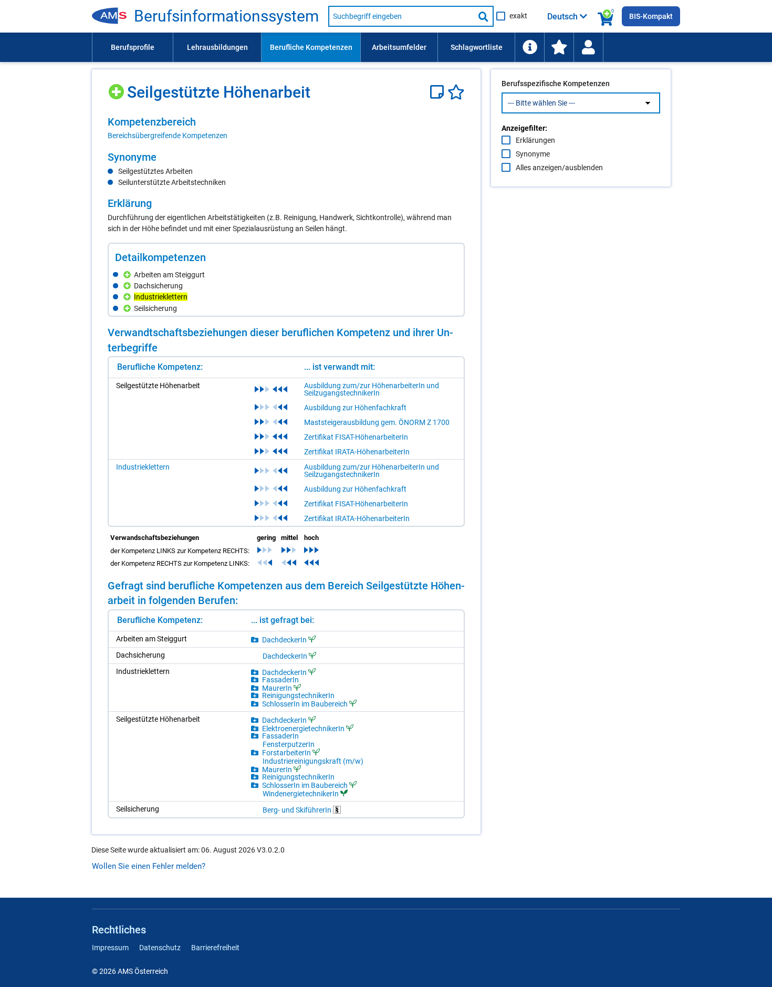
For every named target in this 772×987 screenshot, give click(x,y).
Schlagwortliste (477, 47)
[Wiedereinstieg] (588, 47)
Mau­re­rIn (277, 688)
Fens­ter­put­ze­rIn (289, 744)
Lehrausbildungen (217, 47)
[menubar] (386, 47)
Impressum (110, 947)
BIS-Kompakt (651, 16)
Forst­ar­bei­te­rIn (286, 752)
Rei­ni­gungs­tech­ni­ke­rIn (298, 695)
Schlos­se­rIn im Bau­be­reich (305, 704)
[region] (286, 128)
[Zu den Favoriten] (558, 47)
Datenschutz (160, 947)
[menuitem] (132, 47)
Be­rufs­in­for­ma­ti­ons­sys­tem (226, 16)
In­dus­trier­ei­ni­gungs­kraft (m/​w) (313, 761)
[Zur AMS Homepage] (113, 16)
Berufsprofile (132, 47)
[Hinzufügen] (117, 88)
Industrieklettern (143, 467)
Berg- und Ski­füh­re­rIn (298, 810)
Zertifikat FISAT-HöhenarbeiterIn (356, 437)
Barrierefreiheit (215, 947)
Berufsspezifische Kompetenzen (556, 83)
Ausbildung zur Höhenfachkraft (355, 407)
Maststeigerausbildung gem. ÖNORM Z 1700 (377, 422)
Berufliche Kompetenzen (311, 47)
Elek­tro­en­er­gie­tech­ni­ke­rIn (303, 728)
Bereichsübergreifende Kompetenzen (167, 135)
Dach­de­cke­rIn (284, 639)
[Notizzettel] (438, 92)
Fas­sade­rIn (280, 679)
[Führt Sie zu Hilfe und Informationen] (529, 47)
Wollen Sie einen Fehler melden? (148, 866)
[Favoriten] (456, 92)
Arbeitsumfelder (399, 47)
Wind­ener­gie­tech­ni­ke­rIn (301, 793)
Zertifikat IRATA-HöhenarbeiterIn (357, 452)
